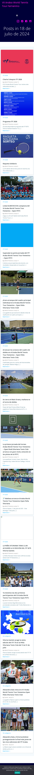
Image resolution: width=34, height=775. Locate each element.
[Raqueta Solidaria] (17, 146)
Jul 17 (17, 260)
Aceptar (17, 772)
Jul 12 (17, 506)
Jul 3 (17, 553)
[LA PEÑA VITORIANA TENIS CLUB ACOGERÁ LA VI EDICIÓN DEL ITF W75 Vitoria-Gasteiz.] (17, 528)
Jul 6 (17, 124)
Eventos (6, 697)
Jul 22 (12, 697)
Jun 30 (17, 600)
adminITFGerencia (9, 82)
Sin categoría (7, 636)
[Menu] (17, 15)
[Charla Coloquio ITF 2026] (17, 61)
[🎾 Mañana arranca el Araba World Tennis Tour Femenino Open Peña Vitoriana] (17, 480)
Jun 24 (17, 650)
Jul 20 (12, 744)
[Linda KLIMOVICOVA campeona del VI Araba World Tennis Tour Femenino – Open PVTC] (17, 188)
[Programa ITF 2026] (17, 103)
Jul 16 (17, 310)
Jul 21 (17, 213)
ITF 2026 (5, 75)
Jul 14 (17, 82)
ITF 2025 (5, 202)
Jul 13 (17, 457)
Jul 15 (17, 360)
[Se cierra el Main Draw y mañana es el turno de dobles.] (17, 382)
